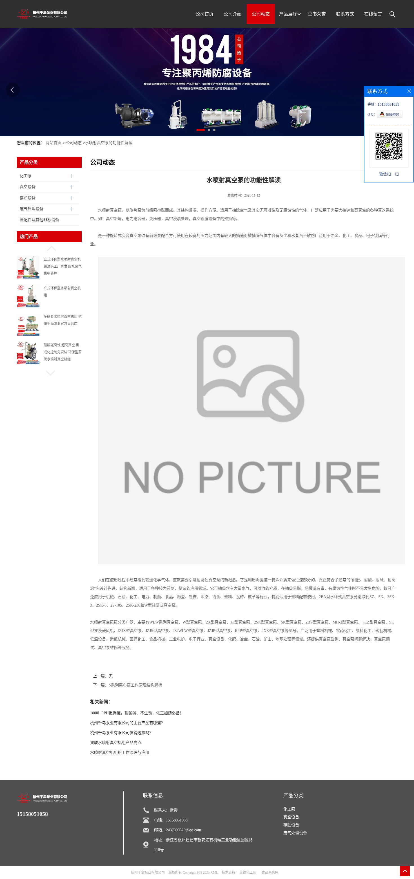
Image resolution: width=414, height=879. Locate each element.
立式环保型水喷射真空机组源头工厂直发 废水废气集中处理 (63, 266)
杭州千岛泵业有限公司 (148, 872)
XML (214, 872)
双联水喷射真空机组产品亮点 (115, 743)
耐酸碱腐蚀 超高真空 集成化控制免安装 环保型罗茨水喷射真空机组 (63, 352)
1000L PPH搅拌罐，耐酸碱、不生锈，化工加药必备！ (137, 713)
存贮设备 (27, 198)
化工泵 (26, 176)
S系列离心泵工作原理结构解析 (135, 685)
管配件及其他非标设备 (39, 220)
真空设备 (27, 187)
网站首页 (53, 143)
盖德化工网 (247, 872)
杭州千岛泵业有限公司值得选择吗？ (121, 733)
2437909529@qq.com (183, 830)
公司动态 (74, 143)
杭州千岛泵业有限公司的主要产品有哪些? (126, 723)
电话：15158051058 (171, 820)
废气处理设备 (31, 209)
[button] (49, 247)
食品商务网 (270, 872)
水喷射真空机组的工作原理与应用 (119, 752)
